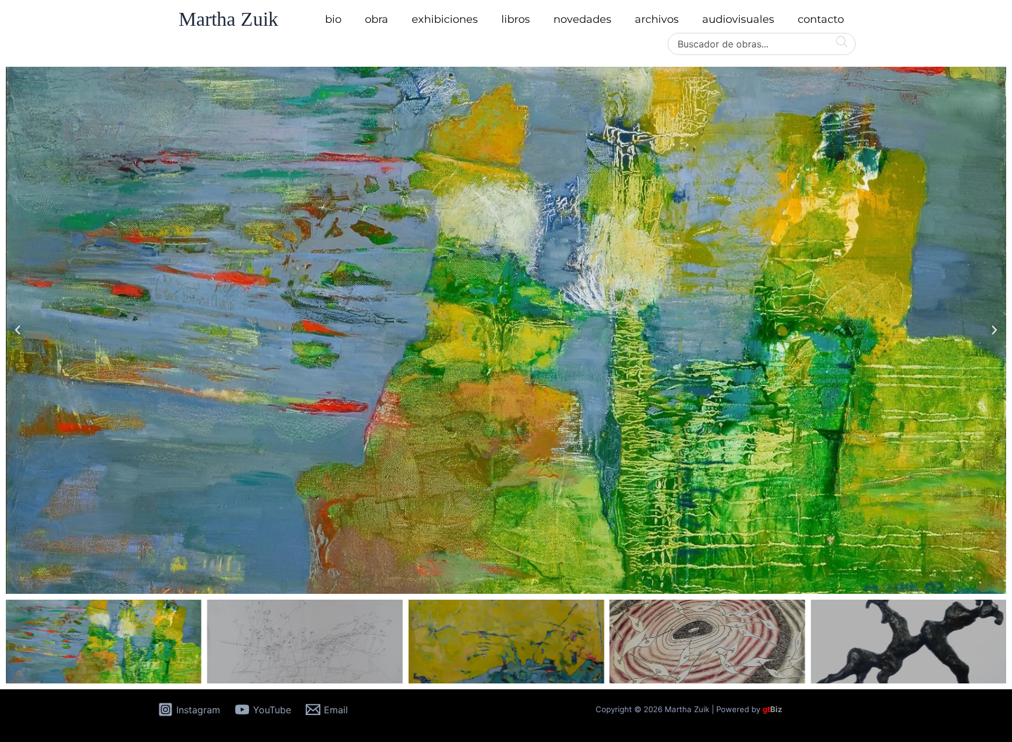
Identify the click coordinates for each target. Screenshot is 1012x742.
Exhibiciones (445, 19)
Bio (333, 19)
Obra (376, 19)
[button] (17, 330)
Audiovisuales (738, 19)
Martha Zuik (228, 19)
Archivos (657, 19)
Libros (515, 19)
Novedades (582, 19)
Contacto (821, 19)
